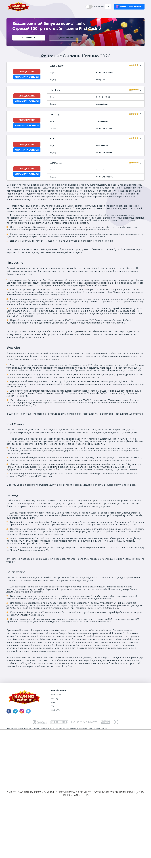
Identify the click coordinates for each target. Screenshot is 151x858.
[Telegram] (15, 713)
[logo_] (84, 723)
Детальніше (65, 37)
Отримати (28, 37)
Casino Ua (55, 710)
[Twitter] (28, 713)
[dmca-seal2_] (105, 723)
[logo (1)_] (59, 723)
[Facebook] (8, 713)
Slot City (54, 699)
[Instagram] (21, 713)
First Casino (56, 695)
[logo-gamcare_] (40, 723)
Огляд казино (27, 71)
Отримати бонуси (27, 77)
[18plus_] (116, 724)
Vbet (53, 706)
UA (108, 6)
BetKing (54, 702)
